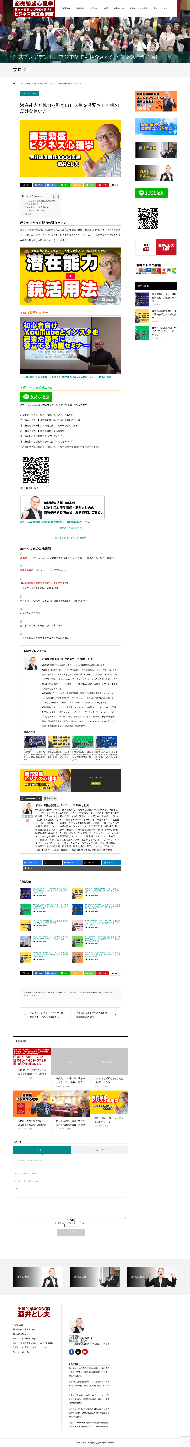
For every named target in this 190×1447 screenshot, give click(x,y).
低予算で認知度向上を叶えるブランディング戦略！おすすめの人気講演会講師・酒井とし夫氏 (82, 756)
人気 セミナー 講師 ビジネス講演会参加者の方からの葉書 (32, 1072)
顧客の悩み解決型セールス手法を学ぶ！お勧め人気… (164, 314)
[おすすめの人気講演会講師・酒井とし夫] (34, 8)
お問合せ (94, 8)
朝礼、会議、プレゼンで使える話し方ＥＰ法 (108, 1120)
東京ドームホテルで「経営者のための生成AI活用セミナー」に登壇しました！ (50, 938)
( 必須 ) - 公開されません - (27, 1181)
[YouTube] (27, 820)
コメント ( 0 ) (41, 1150)
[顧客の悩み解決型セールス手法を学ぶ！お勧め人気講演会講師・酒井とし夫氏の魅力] (142, 316)
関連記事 (27, 214)
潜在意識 (86, 992)
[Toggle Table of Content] (54, 196)
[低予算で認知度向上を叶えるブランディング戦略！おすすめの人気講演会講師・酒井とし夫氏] (142, 333)
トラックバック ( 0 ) (100, 1150)
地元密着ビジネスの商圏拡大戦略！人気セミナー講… (164, 298)
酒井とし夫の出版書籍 (38, 210)
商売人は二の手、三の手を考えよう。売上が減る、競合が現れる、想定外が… (70, 1082)
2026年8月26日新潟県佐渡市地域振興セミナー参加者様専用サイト (50, 922)
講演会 (100, 992)
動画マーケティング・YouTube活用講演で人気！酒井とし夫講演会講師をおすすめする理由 (102, 923)
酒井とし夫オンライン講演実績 (70, 537)
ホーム (166, 8)
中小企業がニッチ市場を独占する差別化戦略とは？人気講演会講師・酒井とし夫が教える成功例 (102, 939)
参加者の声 (119, 8)
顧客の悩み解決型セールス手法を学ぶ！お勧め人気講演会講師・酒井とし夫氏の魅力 (58, 754)
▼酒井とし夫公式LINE (39, 207)
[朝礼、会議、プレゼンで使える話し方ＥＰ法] (109, 1102)
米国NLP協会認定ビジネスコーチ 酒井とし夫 (49, 992)
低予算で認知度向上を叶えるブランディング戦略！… (164, 331)
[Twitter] (24, 817)
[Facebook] (27, 817)
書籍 (155, 8)
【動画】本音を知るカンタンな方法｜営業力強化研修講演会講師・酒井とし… (32, 1125)
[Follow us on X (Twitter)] (78, 1352)
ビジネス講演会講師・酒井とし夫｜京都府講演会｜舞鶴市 (70, 1123)
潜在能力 (94, 992)
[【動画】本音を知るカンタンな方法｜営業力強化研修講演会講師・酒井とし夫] (32, 1104)
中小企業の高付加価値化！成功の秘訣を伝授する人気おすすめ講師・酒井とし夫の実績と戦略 (102, 954)
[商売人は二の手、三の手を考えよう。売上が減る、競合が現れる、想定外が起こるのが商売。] (70, 1061)
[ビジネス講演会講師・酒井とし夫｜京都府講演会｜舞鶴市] (70, 1104)
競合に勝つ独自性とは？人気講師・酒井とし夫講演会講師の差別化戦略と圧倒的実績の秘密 (50, 954)
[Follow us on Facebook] (71, 1352)
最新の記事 (51, 798)
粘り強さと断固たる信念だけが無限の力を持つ (108, 1080)
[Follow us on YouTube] (85, 1352)
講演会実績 (41, 747)
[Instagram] (31, 817)
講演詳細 (66, 8)
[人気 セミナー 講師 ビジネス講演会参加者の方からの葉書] (32, 1057)
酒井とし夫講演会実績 (71, 528)
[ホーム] (14, 83)
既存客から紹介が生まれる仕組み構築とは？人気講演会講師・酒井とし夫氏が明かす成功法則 (106, 756)
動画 (34, 93)
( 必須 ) (26, 1173)
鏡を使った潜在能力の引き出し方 (43, 201)
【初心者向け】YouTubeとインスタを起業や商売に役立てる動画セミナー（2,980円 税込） (67, 377)
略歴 (106, 8)
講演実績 (80, 8)
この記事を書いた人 (32, 798)
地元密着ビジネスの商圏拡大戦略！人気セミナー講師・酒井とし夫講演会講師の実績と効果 (35, 756)
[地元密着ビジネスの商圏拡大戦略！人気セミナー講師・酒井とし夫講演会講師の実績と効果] (142, 299)
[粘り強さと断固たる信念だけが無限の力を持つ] (109, 1061)
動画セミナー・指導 (138, 8)
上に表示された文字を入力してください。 (71, 1223)
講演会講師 (108, 992)
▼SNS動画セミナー (37, 204)
